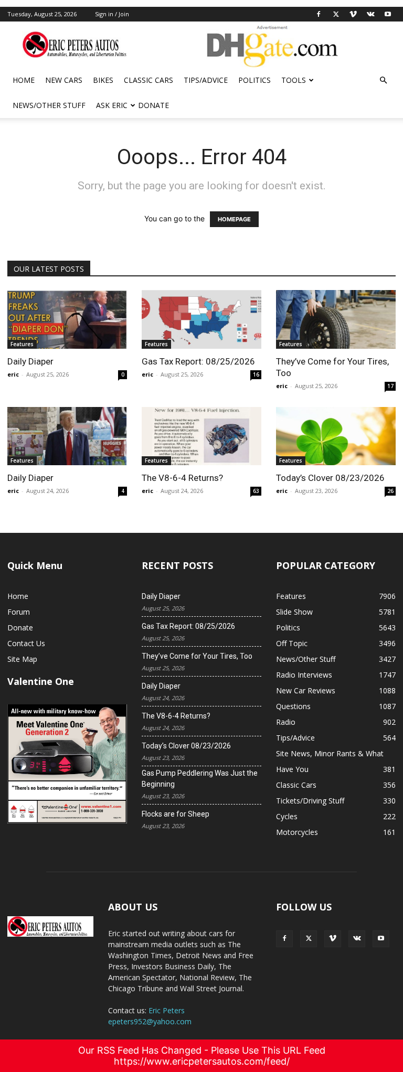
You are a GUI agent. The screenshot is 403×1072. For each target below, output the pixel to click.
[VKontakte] (370, 14)
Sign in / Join (112, 14)
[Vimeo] (353, 14)
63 (256, 491)
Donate (153, 105)
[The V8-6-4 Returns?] (201, 436)
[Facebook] (318, 14)
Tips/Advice (206, 80)
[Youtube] (388, 14)
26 (390, 491)
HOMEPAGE (234, 219)
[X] (336, 14)
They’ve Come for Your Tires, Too (197, 656)
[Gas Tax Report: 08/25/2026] (201, 319)
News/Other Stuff (49, 105)
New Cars (63, 80)
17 (390, 386)
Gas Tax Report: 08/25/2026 (198, 361)
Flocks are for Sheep (175, 814)
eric (13, 374)
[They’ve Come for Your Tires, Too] (336, 319)
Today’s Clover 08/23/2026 (330, 478)
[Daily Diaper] (67, 319)
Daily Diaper (30, 361)
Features (22, 344)
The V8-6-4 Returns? (182, 478)
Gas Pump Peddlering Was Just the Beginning (200, 778)
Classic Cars (148, 80)
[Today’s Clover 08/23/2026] (336, 436)
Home (24, 80)
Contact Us (26, 643)
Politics (254, 80)
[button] (383, 80)
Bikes (103, 80)
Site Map (22, 659)
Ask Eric (112, 105)
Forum (18, 612)
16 (256, 374)
